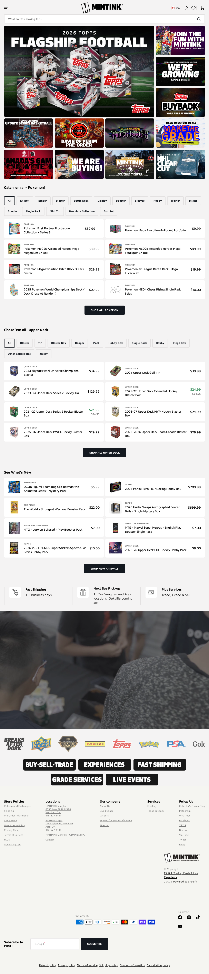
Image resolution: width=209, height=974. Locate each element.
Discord (183, 830)
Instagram (185, 810)
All (9, 200)
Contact (50, 839)
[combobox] (104, 18)
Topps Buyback (155, 810)
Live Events (106, 810)
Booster (121, 200)
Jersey (44, 353)
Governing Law (12, 844)
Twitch (183, 839)
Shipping (9, 810)
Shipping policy (108, 965)
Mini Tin (55, 211)
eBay (182, 844)
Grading (151, 805)
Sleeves (140, 200)
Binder (42, 200)
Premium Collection (82, 211)
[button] (5, 7)
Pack (96, 343)
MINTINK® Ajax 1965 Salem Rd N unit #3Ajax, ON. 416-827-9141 (59, 825)
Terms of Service (13, 834)
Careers (104, 815)
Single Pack (33, 211)
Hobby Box (116, 343)
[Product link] (54, 228)
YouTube (184, 834)
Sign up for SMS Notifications (116, 820)
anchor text (164, 59)
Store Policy (10, 820)
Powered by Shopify (185, 881)
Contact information (132, 965)
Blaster (60, 200)
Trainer (175, 200)
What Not (184, 815)
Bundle (12, 211)
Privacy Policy (12, 830)
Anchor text (13, 28)
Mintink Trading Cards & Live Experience (181, 875)
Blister (193, 200)
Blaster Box (58, 343)
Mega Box (179, 343)
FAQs (7, 839)
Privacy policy (66, 965)
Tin (40, 343)
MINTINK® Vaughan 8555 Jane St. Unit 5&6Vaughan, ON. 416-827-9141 (58, 810)
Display (102, 200)
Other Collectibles (19, 353)
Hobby (157, 200)
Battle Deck (81, 200)
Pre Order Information (16, 815)
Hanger (79, 343)
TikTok (182, 825)
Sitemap (104, 825)
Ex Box (24, 200)
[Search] (199, 18)
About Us (105, 805)
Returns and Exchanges (17, 805)
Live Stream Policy (14, 825)
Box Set (109, 211)
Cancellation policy (158, 965)
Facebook (184, 820)
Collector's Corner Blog (192, 805)
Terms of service (87, 965)
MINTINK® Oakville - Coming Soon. (65, 834)
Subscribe (94, 943)
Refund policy (47, 965)
